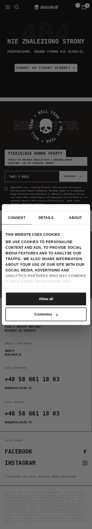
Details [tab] (46, 218)
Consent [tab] (16, 218)
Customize (43, 314)
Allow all (46, 299)
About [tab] (75, 218)
